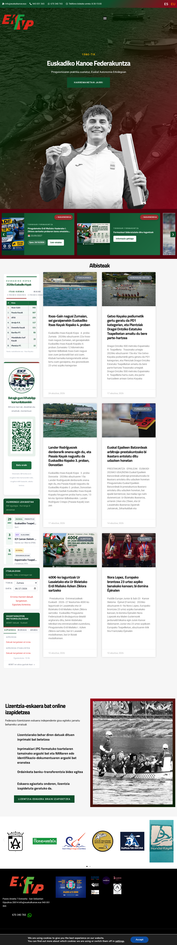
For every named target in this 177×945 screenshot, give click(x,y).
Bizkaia (22, 630)
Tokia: (9, 583)
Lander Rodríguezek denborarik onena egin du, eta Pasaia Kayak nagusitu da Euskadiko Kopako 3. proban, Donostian (69, 456)
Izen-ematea (26, 242)
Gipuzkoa (10, 630)
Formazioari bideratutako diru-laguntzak (104, 232)
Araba (34, 630)
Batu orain (21, 465)
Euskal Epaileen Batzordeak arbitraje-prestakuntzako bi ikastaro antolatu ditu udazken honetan (127, 454)
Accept (139, 939)
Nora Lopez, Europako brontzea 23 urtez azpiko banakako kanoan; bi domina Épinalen (127, 583)
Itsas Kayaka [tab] (16, 293)
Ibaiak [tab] (37, 293)
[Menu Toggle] (105, 18)
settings (119, 941)
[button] (4, 840)
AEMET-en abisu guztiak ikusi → (21, 664)
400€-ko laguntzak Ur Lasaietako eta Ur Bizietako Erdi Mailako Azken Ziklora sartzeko (67, 583)
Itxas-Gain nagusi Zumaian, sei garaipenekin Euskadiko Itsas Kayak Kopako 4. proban (69, 320)
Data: (9, 588)
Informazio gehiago (96, 238)
